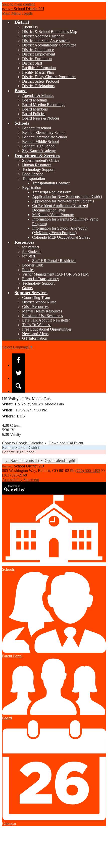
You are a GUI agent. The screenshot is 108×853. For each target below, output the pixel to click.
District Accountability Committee (49, 45)
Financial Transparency (40, 279)
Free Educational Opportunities (47, 329)
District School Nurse (39, 302)
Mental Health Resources (42, 311)
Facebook (18, 359)
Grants (27, 288)
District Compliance (38, 49)
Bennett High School (39, 146)
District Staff (32, 63)
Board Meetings (34, 100)
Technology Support (38, 169)
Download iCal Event (65, 443)
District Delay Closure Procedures (49, 77)
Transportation (33, 178)
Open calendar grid (60, 460)
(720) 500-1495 (87, 470)
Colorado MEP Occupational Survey (61, 237)
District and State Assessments (46, 40)
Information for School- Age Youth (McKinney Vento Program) (59, 230)
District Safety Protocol (40, 81)
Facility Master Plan (38, 72)
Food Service (32, 174)
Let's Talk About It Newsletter (46, 320)
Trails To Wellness (36, 325)
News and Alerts (35, 334)
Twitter (18, 373)
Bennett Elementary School (44, 132)
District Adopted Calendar (43, 36)
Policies (28, 270)
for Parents (30, 247)
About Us (30, 27)
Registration (31, 187)
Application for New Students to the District (67, 196)
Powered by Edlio (14, 488)
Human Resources (36, 165)
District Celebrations (38, 86)
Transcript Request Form (51, 192)
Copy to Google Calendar (22, 443)
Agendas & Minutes (38, 95)
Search (18, 386)
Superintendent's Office (40, 160)
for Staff (28, 256)
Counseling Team (36, 297)
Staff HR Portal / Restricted (54, 260)
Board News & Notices (40, 118)
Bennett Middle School (40, 141)
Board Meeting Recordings (43, 104)
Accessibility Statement (20, 479)
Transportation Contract (51, 183)
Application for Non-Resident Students (63, 201)
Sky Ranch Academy (39, 150)
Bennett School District (20, 447)
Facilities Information (39, 68)
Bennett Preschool (36, 128)
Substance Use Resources (42, 315)
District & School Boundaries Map (49, 31)
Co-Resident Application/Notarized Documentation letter (60, 207)
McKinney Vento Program (53, 214)
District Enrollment (37, 59)
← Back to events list (22, 460)
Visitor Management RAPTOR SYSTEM (55, 274)
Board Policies (33, 114)
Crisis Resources (35, 306)
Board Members (35, 109)
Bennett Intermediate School (44, 137)
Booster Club (32, 265)
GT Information (34, 338)
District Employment (38, 54)
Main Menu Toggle (17, 13)
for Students (31, 251)
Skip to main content (18, 4)
